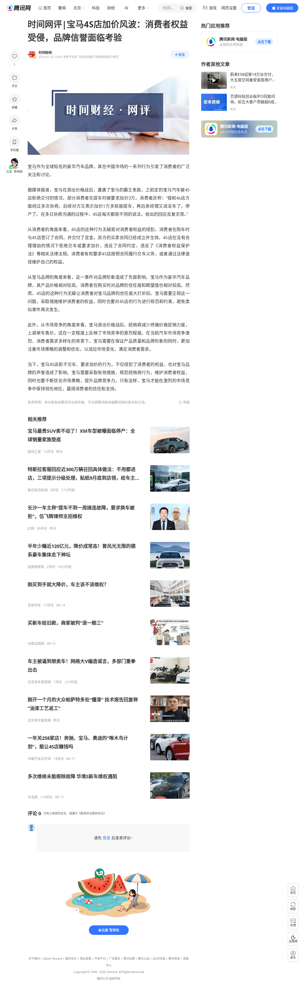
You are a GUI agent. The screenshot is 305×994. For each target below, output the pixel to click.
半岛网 (33, 797)
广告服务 (114, 959)
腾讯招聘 (129, 959)
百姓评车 (34, 605)
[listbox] (109, 608)
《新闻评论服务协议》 (92, 813)
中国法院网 (36, 643)
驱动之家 (34, 451)
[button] (264, 41)
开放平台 (100, 959)
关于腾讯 (34, 959)
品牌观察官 (36, 566)
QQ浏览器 (158, 959)
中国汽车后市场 (39, 758)
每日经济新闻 (38, 490)
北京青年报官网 (39, 682)
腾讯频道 (174, 959)
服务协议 (71, 959)
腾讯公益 (143, 959)
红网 (31, 528)
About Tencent (52, 959)
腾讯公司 (102, 979)
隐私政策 (85, 959)
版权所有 (115, 979)
